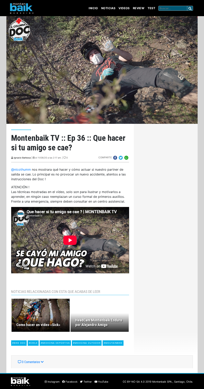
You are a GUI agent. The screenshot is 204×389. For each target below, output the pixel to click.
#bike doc (19, 343)
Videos (124, 8)
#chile (33, 343)
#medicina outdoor (87, 343)
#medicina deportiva (55, 343)
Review (139, 8)
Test (151, 8)
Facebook (71, 381)
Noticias (108, 8)
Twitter (87, 381)
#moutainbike (113, 343)
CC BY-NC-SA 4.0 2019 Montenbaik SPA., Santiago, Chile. (158, 381)
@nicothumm (21, 169)
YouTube (102, 381)
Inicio (93, 8)
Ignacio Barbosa (22, 157)
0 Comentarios (31, 362)
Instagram (53, 381)
